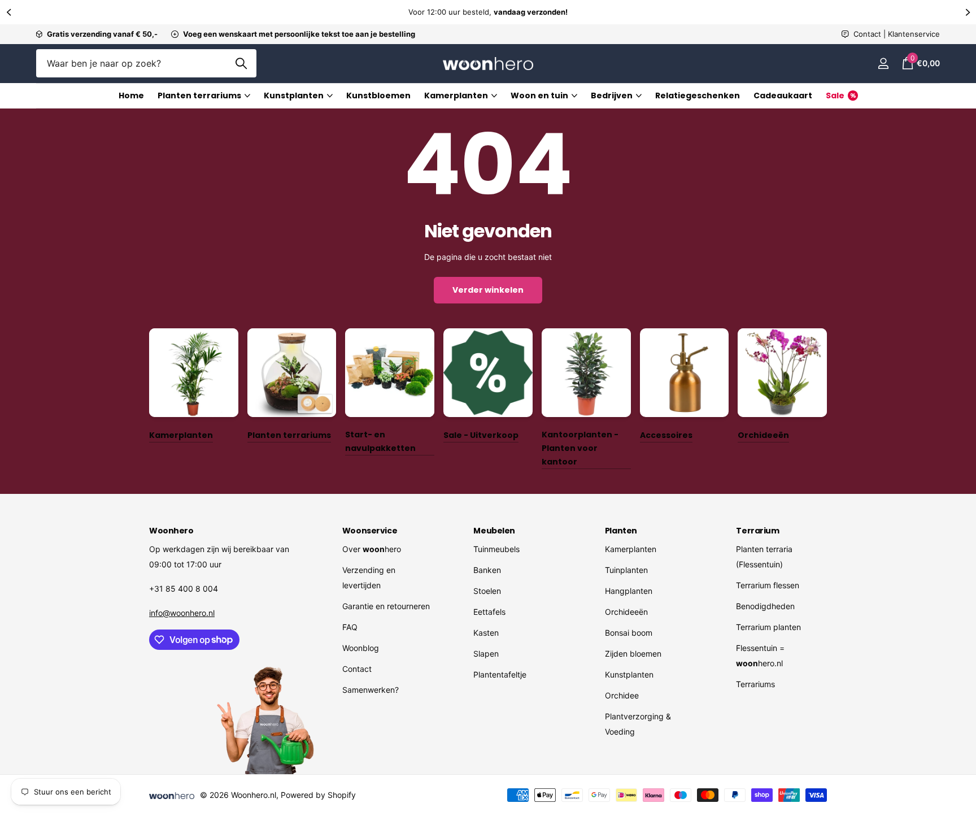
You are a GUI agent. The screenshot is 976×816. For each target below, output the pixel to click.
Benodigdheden (765, 606)
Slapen (486, 653)
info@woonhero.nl (182, 613)
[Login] (883, 63)
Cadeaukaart (782, 95)
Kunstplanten (294, 95)
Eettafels (489, 612)
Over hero (371, 549)
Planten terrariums (199, 95)
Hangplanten (628, 591)
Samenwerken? (370, 690)
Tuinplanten (626, 570)
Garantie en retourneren (386, 606)
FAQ (350, 627)
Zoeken (240, 63)
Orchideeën (626, 612)
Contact (357, 669)
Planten (621, 530)
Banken (487, 570)
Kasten (486, 632)
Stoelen (487, 591)
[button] (8, 12)
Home (131, 95)
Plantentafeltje (499, 674)
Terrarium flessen (767, 585)
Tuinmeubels (496, 549)
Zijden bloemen (633, 653)
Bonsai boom (628, 632)
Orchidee (622, 695)
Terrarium (757, 530)
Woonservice (369, 530)
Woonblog (360, 648)
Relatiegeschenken (697, 95)
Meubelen (494, 530)
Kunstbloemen (378, 95)
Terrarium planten (768, 627)
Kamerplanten (456, 95)
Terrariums (755, 684)
